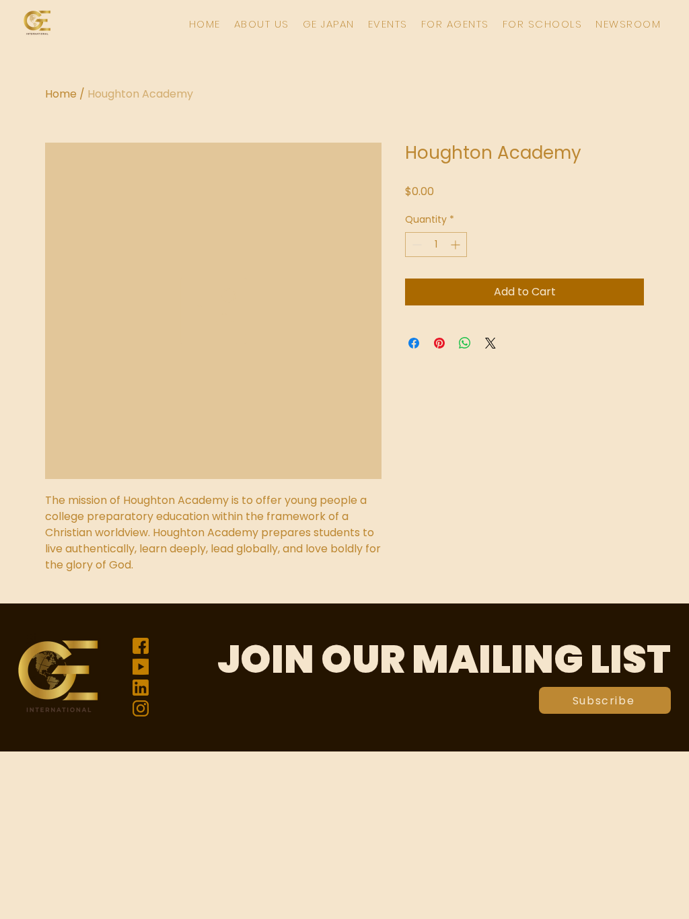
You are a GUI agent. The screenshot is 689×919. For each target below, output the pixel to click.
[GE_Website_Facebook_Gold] (141, 646)
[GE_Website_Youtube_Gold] (141, 667)
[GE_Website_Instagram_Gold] (141, 708)
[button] (261, 24)
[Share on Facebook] (414, 343)
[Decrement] (415, 244)
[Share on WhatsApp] (465, 343)
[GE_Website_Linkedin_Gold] (141, 687)
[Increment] (456, 244)
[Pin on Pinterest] (439, 343)
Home (61, 94)
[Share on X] (490, 343)
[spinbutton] (436, 244)
